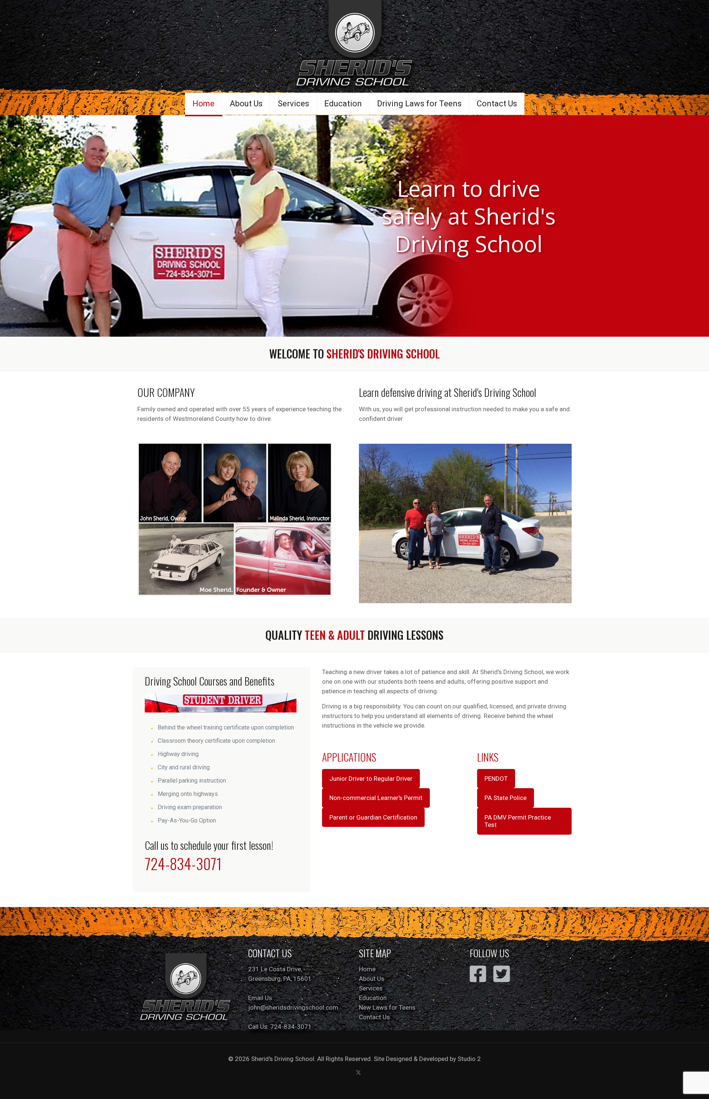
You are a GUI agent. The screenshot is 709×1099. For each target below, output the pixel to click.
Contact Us (374, 1017)
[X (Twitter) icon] (358, 1072)
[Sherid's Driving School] (355, 46)
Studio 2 (469, 1058)
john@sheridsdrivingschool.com (293, 1007)
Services (371, 988)
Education (373, 998)
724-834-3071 (183, 863)
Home (367, 969)
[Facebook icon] (350, 1072)
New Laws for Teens (387, 1007)
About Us (371, 978)
